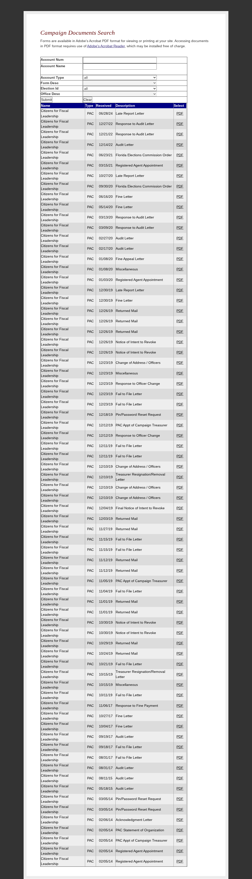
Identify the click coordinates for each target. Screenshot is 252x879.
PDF (179, 113)
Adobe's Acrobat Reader (106, 46)
